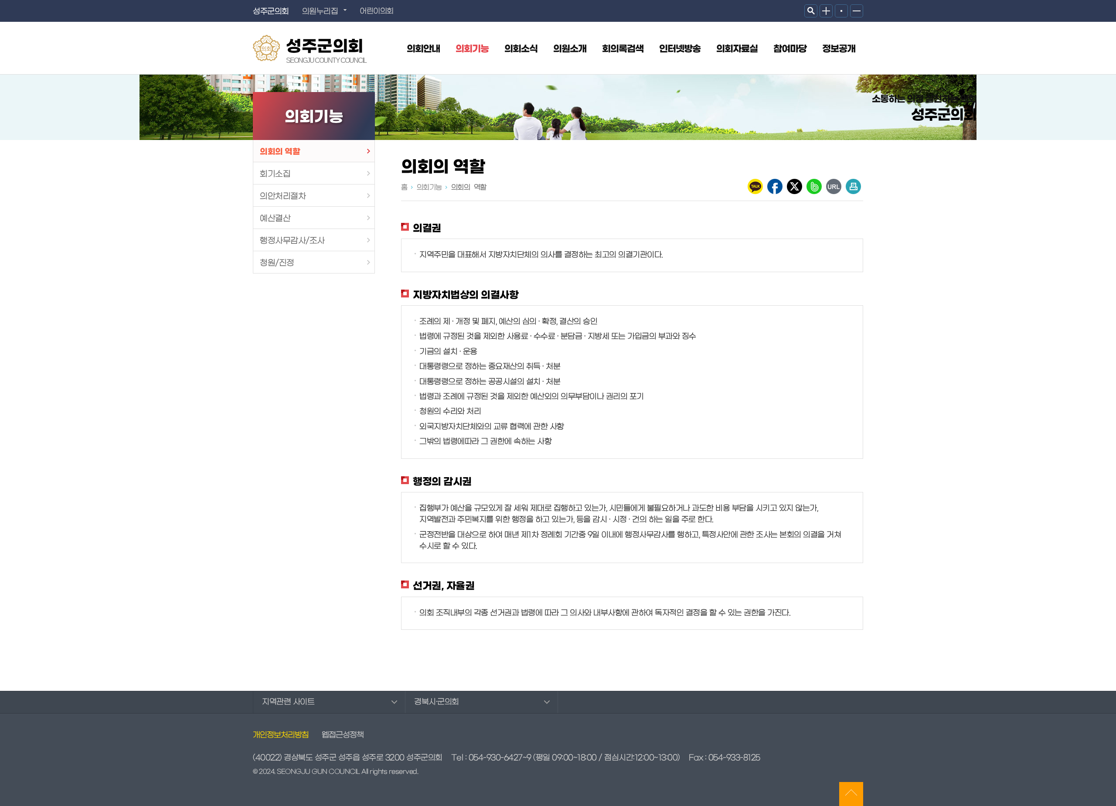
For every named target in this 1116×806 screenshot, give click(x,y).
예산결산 (275, 218)
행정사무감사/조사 (292, 241)
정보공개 (838, 49)
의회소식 (521, 49)
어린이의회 (377, 11)
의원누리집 (320, 11)
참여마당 (789, 49)
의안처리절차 (283, 196)
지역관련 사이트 (288, 702)
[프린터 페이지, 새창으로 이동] (853, 186)
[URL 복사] (833, 186)
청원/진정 (277, 263)
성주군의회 (326, 49)
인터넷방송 (680, 49)
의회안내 (423, 49)
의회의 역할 (280, 152)
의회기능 (472, 49)
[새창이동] (755, 186)
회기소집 (275, 174)
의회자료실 (737, 49)
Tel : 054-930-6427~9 (491, 757)
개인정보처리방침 (281, 735)
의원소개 (569, 49)
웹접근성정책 (343, 735)
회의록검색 (622, 49)
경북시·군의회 (436, 702)
